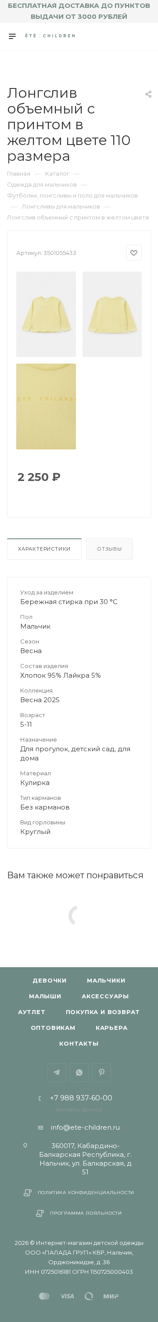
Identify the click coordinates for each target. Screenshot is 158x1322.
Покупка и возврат (103, 1011)
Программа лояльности (86, 1213)
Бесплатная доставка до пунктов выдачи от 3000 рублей (79, 11)
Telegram (56, 1072)
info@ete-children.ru (85, 1127)
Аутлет (32, 1011)
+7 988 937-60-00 (81, 1098)
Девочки (49, 980)
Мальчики (106, 980)
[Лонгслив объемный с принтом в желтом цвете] (46, 314)
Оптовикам (53, 1027)
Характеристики (44, 549)
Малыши (45, 996)
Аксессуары (105, 996)
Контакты (78, 1043)
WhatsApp (79, 1072)
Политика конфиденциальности (86, 1192)
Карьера (112, 1027)
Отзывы (109, 549)
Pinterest (101, 1072)
